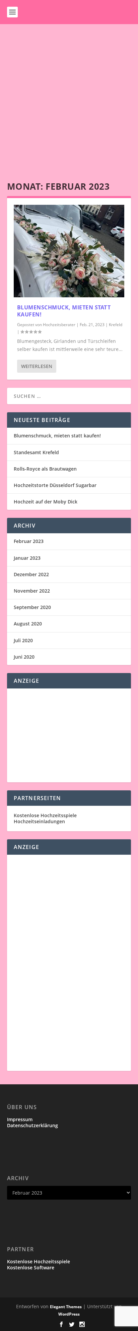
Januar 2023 (27, 558)
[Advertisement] (69, 96)
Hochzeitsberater (59, 324)
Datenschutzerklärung (32, 1125)
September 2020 (32, 607)
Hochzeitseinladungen (39, 821)
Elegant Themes (66, 1307)
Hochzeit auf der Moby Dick (45, 501)
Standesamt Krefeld (36, 452)
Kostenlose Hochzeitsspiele (45, 815)
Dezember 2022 (31, 574)
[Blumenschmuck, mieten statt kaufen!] (69, 251)
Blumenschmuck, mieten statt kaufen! (64, 311)
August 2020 (28, 623)
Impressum (19, 1119)
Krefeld (115, 324)
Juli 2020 (23, 640)
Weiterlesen (36, 366)
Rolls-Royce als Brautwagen (45, 469)
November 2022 (32, 591)
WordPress (69, 1314)
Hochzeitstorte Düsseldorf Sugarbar (55, 485)
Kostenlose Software (30, 1267)
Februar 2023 (29, 541)
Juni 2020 (24, 657)
